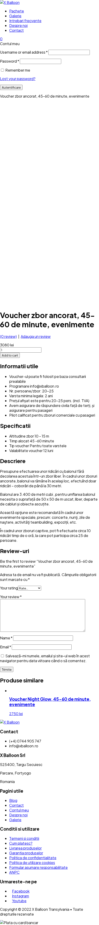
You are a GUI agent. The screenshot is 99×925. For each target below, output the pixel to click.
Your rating (9, 588)
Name (6, 637)
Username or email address (24, 52)
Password (9, 61)
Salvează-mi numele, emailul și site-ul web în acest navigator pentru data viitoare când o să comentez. (45, 658)
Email (5, 646)
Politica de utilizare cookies (32, 862)
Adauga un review (36, 336)
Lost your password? (17, 78)
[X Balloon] (10, 2)
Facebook (20, 891)
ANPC (14, 872)
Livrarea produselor (25, 848)
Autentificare (11, 87)
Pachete (16, 11)
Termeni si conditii (24, 838)
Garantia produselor (26, 852)
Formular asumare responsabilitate (38, 867)
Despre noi (18, 25)
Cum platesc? (20, 843)
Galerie (15, 15)
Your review (11, 596)
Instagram (20, 895)
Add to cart (10, 355)
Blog (13, 800)
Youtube (19, 900)
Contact (16, 30)
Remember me (17, 70)
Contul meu (19, 810)
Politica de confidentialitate (32, 857)
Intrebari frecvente (25, 20)
